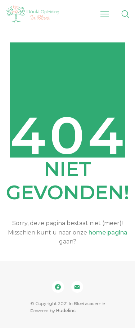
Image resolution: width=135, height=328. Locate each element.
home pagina (108, 232)
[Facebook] (58, 287)
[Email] (77, 287)
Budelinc (66, 310)
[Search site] (125, 14)
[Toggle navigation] (105, 14)
